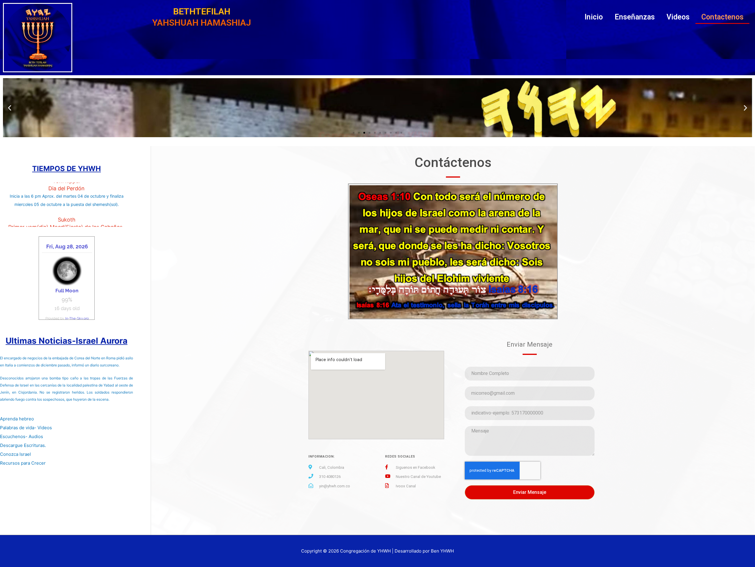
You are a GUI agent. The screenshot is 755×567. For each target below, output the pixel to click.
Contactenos (722, 17)
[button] (353, 133)
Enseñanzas (635, 17)
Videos (678, 17)
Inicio (594, 17)
